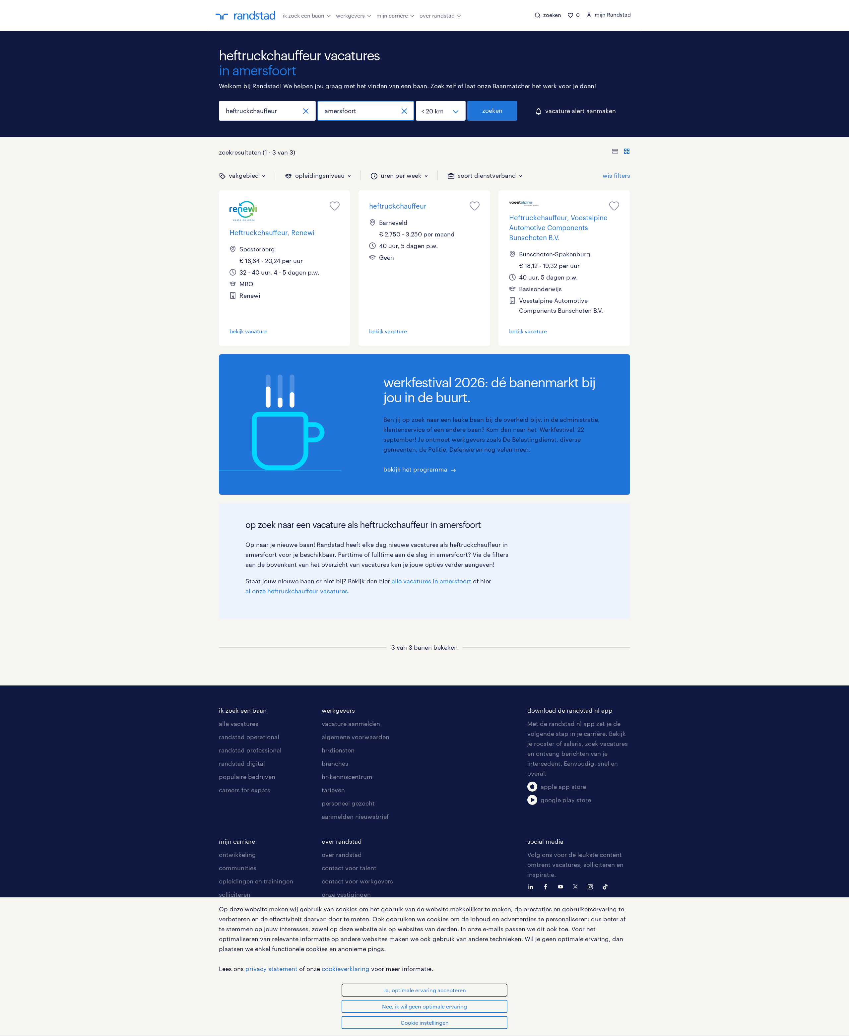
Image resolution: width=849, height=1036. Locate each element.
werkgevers (350, 15)
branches (335, 763)
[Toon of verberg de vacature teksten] (621, 152)
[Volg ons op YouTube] (562, 886)
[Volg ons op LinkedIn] (532, 886)
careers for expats (244, 790)
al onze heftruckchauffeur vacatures (296, 591)
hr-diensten (338, 750)
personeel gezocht (348, 803)
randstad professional (250, 750)
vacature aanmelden (351, 723)
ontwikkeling (237, 854)
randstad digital (242, 763)
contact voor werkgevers (357, 881)
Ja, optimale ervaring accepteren (424, 990)
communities (237, 868)
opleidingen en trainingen (256, 881)
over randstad (437, 15)
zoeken (492, 110)
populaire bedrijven (247, 776)
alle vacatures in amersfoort (431, 581)
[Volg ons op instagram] (592, 886)
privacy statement (271, 968)
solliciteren (234, 894)
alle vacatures (238, 723)
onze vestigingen (346, 894)
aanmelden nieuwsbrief (355, 816)
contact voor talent (349, 868)
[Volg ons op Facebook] (547, 886)
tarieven (333, 790)
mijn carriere (237, 841)
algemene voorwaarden (355, 737)
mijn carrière (392, 15)
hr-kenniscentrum (347, 776)
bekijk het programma (415, 469)
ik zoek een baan (303, 15)
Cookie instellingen (425, 1022)
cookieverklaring (345, 968)
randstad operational (249, 737)
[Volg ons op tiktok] (607, 886)
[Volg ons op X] (577, 886)
